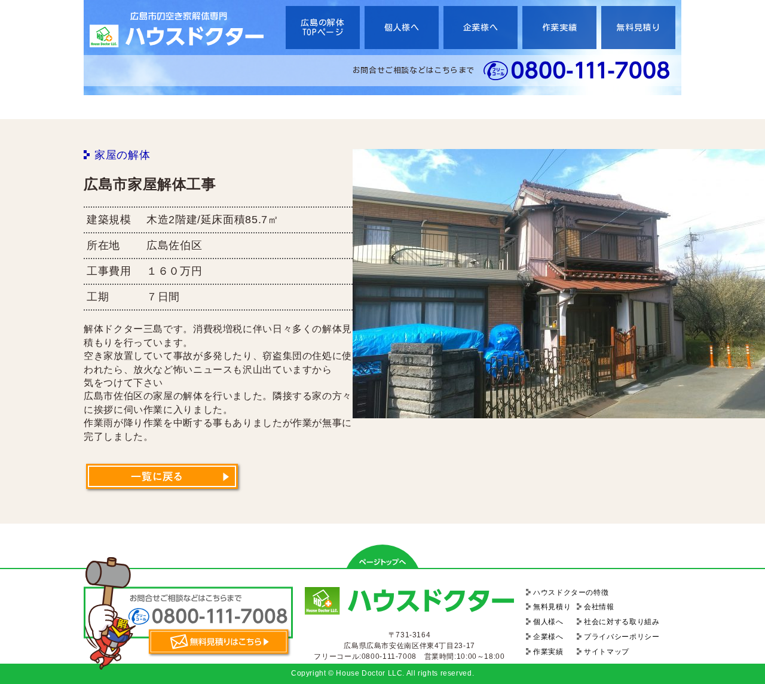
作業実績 (559, 27)
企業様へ (480, 27)
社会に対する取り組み (621, 622)
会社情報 (599, 607)
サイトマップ (606, 651)
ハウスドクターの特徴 (570, 592)
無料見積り (638, 27)
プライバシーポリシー (621, 637)
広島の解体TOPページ (322, 28)
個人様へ (402, 27)
